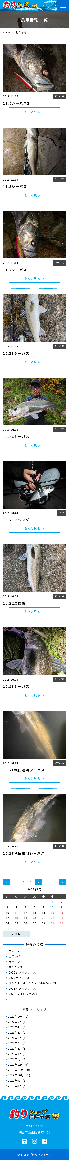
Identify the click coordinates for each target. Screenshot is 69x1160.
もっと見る (32, 111)
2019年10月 (16, 1075)
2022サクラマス (19, 978)
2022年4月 (15, 1027)
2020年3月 (15, 1054)
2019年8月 (15, 1086)
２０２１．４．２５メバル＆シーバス (33, 983)
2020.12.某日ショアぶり (24, 994)
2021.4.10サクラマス (22, 988)
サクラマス (16, 962)
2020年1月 (15, 1059)
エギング (14, 956)
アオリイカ (16, 951)
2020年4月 (15, 1048)
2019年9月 (15, 1080)
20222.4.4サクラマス (22, 972)
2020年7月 (15, 1043)
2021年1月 (15, 1038)
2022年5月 (15, 1022)
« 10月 (16, 934)
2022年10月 (16, 1016)
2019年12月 (16, 1064)
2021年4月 (15, 1032)
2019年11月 (16, 1070)
